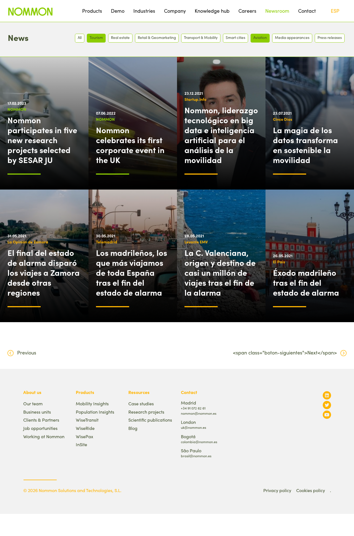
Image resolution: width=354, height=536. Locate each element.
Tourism (96, 37)
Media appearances (292, 37)
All (80, 37)
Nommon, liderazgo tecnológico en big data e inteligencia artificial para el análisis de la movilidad (221, 134)
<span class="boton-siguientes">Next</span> (285, 352)
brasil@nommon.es (196, 455)
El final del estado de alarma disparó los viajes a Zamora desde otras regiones (43, 272)
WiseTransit (87, 420)
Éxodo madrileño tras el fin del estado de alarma (306, 282)
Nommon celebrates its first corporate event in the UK (130, 144)
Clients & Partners (41, 420)
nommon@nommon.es (198, 413)
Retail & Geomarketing (157, 37)
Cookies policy (310, 490)
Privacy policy (277, 490)
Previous (26, 352)
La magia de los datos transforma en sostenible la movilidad (305, 144)
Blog (132, 428)
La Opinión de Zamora (27, 242)
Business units (37, 412)
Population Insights (95, 412)
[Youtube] (327, 414)
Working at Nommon (43, 436)
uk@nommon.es (193, 427)
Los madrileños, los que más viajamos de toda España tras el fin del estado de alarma (131, 272)
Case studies (141, 403)
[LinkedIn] (327, 395)
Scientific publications (150, 420)
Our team (33, 403)
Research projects (146, 412)
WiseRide (85, 428)
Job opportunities (40, 428)
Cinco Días (282, 119)
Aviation (260, 37)
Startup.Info (195, 99)
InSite (81, 444)
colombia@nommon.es (199, 441)
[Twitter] (327, 405)
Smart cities (235, 37)
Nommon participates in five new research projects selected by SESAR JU (42, 139)
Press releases (329, 37)
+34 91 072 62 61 (193, 408)
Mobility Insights (92, 403)
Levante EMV (196, 242)
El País (279, 261)
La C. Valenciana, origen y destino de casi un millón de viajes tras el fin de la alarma (220, 272)
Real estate (120, 37)
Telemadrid (106, 242)
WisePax (84, 436)
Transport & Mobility (201, 37)
